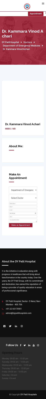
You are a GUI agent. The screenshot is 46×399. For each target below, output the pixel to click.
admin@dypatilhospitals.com (18, 313)
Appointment (36, 13)
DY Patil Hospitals (28, 394)
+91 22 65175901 (14, 309)
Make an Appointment (21, 225)
